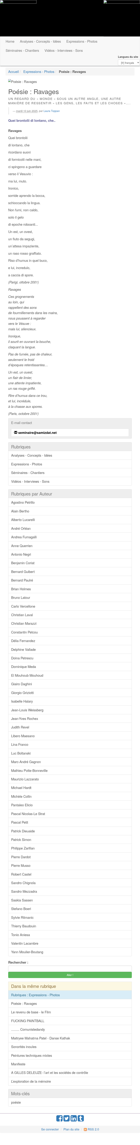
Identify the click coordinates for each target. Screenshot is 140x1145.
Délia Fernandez (23, 640)
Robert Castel (21, 874)
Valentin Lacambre (24, 943)
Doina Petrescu (22, 658)
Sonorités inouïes (23, 1046)
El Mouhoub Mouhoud (27, 675)
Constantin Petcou (24, 632)
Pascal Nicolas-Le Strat (28, 813)
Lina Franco (19, 744)
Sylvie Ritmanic (22, 917)
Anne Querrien (21, 545)
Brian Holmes (21, 588)
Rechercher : (18, 962)
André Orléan (21, 528)
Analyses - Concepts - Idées (40, 41)
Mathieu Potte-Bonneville (29, 770)
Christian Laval (22, 614)
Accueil (13, 71)
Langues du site (128, 57)
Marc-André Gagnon (26, 761)
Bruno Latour (20, 597)
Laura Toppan (52, 111)
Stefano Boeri (21, 908)
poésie (16, 1102)
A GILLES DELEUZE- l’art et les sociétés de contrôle (49, 1072)
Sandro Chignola (23, 882)
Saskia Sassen (22, 900)
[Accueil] (18, 18)
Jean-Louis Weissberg (27, 709)
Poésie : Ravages (24, 1003)
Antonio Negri (21, 554)
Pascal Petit (19, 822)
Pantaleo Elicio (22, 804)
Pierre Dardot (21, 856)
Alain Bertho (20, 511)
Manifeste (18, 1064)
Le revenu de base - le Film (31, 1012)
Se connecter (50, 1129)
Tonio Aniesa (20, 934)
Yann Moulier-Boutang (27, 951)
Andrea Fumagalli (24, 536)
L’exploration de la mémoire (31, 1081)
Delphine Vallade (23, 649)
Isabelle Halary (22, 701)
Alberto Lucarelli (23, 519)
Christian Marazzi (23, 623)
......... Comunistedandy (28, 1029)
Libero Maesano (23, 735)
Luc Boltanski (21, 753)
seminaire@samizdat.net (37, 432)
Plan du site (71, 1129)
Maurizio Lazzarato (25, 779)
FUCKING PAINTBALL (27, 1020)
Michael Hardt (21, 787)
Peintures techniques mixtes (31, 1055)
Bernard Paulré (22, 580)
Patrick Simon (21, 839)
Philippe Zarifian (23, 848)
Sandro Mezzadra (24, 891)
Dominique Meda (23, 666)
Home (10, 41)
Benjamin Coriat (22, 562)
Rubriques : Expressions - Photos (35, 994)
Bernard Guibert (23, 571)
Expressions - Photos (81, 41)
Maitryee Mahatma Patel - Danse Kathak (40, 1038)
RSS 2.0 (93, 1129)
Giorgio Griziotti (22, 692)
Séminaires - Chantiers (22, 50)
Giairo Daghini (21, 683)
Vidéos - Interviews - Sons (63, 50)
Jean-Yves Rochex (24, 718)
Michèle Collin (21, 796)
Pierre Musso (20, 865)
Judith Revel (20, 727)
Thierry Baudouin (23, 926)
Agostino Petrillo (23, 502)
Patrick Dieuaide (23, 831)
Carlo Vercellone (23, 606)
